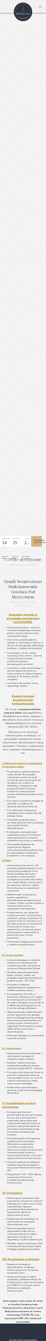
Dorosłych (28, 551)
